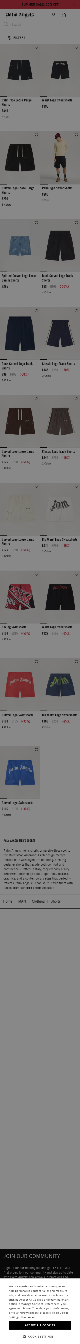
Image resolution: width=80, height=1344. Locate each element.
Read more (28, 1317)
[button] (40, 1336)
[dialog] (40, 1311)
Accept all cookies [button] (40, 1325)
